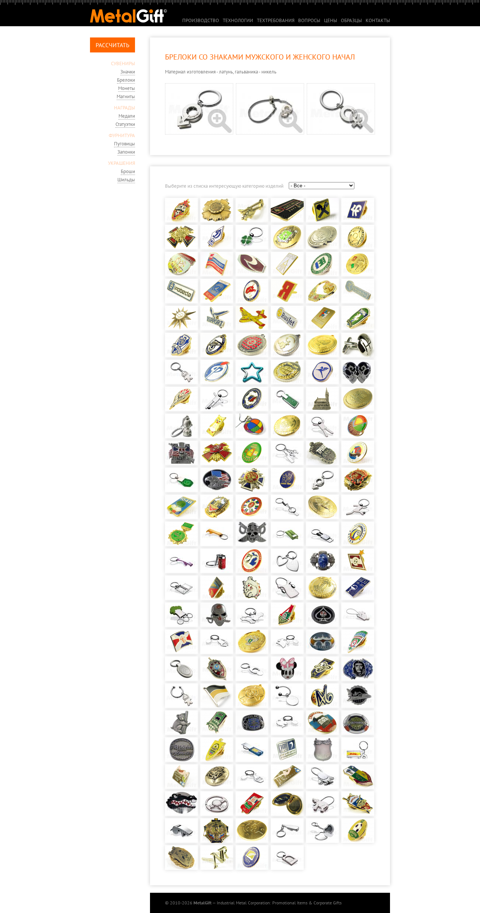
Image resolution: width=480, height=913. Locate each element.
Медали (126, 116)
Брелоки (126, 80)
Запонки (126, 152)
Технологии (238, 20)
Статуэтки (125, 124)
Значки (127, 72)
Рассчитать (112, 45)
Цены (330, 20)
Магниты (126, 96)
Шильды (126, 179)
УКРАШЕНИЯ (121, 163)
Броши (128, 171)
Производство (200, 20)
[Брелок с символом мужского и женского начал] (200, 133)
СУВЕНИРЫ (123, 63)
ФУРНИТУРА (122, 135)
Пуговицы (124, 143)
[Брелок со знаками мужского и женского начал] (271, 133)
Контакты (378, 20)
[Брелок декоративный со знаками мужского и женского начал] (341, 133)
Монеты (126, 88)
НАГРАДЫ (124, 108)
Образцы (351, 20)
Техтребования (275, 20)
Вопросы (309, 20)
